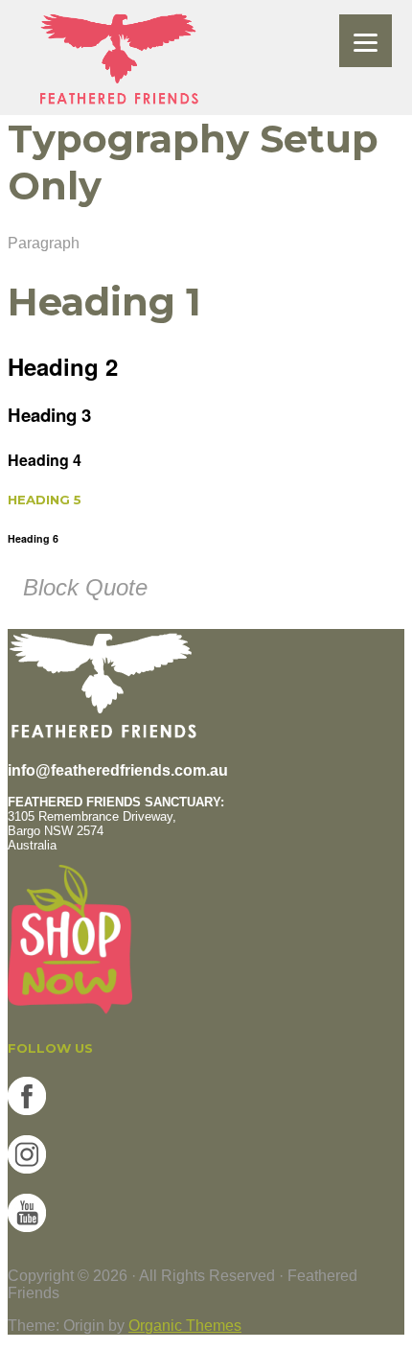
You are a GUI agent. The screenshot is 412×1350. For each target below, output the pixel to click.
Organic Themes (184, 1325)
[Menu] (365, 40)
